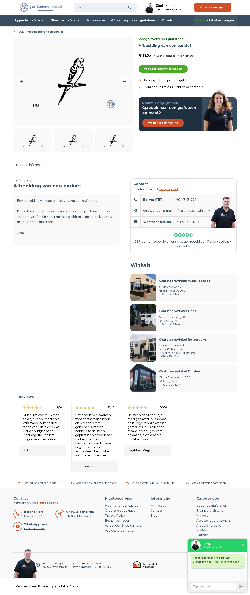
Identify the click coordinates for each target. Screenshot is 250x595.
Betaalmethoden (117, 520)
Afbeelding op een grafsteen (133, 20)
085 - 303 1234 (185, 199)
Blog (154, 515)
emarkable (61, 586)
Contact (156, 510)
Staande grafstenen (66, 20)
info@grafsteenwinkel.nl (193, 210)
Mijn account (160, 505)
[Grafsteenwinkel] (41, 7)
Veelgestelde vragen (120, 530)
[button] (21, 81)
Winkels (167, 20)
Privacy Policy (115, 515)
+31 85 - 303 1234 (187, 222)
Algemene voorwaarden (123, 505)
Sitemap (75, 586)
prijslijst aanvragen (215, 20)
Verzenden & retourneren (124, 525)
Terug (20, 31)
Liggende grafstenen (29, 20)
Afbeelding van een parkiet (45, 31)
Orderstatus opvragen (121, 510)
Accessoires (96, 20)
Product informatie (30, 165)
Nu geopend (168, 189)
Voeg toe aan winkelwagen (163, 68)
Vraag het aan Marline (163, 122)
